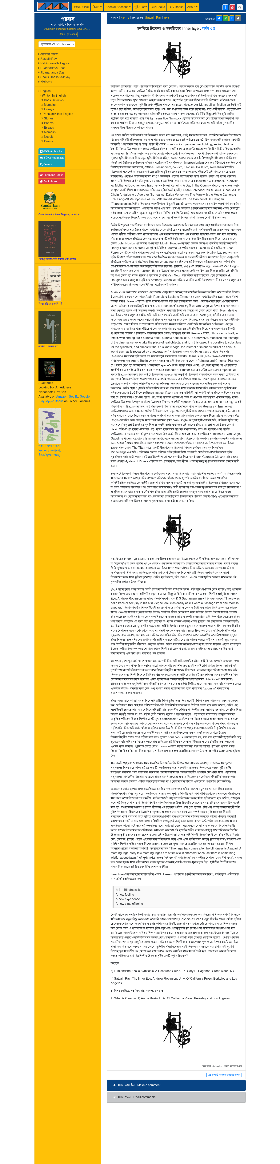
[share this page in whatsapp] (226, 18)
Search (47, 164)
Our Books (158, 7)
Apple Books (54, 401)
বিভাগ (96, 7)
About (191, 7)
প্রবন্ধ (167, 18)
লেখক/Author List (53, 151)
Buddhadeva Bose (53, 68)
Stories (49, 118)
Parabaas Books (53, 175)
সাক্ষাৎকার (46, 82)
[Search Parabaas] (240, 7)
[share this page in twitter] (219, 18)
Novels (49, 137)
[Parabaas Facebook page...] (225, 7)
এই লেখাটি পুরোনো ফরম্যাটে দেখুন (224, 1075)
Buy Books (176, 7)
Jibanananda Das (52, 72)
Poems (49, 123)
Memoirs (50, 105)
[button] (176, 1085)
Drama (48, 141)
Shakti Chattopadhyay (55, 77)
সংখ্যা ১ (125, 18)
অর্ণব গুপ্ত (208, 28)
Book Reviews (54, 100)
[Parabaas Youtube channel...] (232, 7)
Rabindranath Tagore (54, 63)
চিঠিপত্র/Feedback (53, 157)
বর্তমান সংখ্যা (81, 7)
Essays (49, 109)
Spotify (73, 397)
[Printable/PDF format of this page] (238, 18)
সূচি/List (139, 7)
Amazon (61, 397)
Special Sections (117, 7)
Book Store (50, 181)
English (45, 91)
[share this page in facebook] (231, 18)
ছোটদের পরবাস (49, 54)
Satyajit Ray (48, 59)
